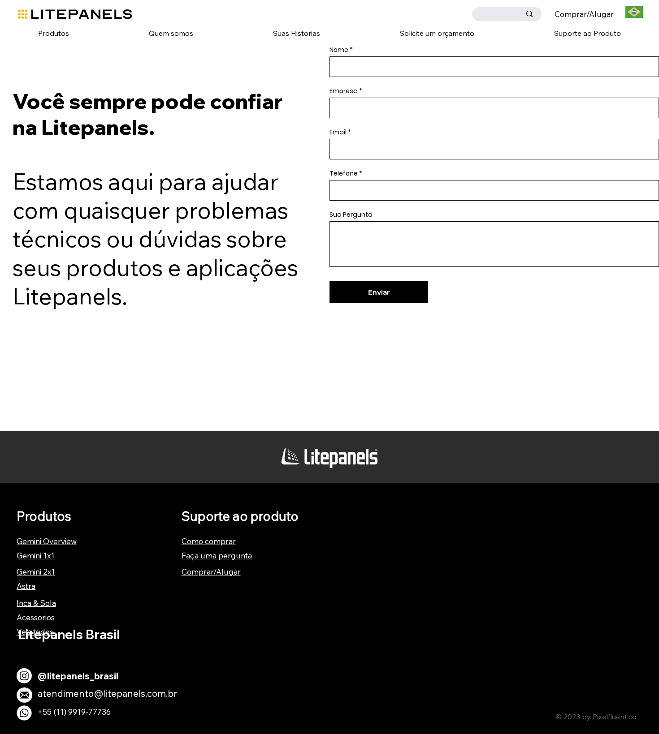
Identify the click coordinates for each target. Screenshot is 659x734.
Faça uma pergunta (217, 555)
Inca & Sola (36, 603)
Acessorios (36, 617)
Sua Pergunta (351, 214)
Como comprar (209, 541)
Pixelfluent (610, 716)
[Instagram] (24, 675)
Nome (339, 50)
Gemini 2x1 (36, 571)
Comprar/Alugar (584, 14)
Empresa (344, 91)
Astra (26, 586)
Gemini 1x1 (36, 555)
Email (338, 132)
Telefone (344, 173)
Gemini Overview (47, 541)
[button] (53, 33)
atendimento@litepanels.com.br (107, 693)
